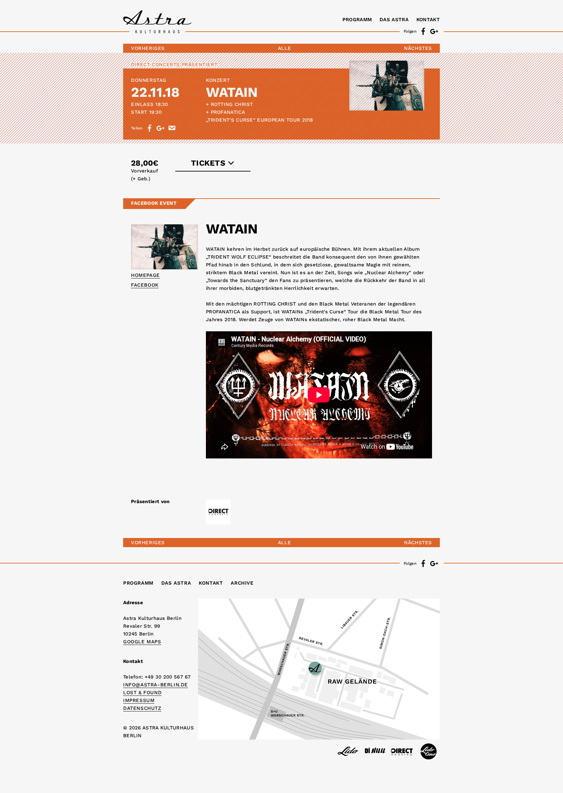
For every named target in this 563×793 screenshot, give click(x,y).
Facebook (145, 285)
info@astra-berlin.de (155, 685)
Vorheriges (148, 48)
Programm (357, 19)
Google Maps (142, 642)
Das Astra (394, 19)
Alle (284, 48)
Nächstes (418, 48)
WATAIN (231, 92)
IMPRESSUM (138, 700)
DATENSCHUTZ (142, 708)
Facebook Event (154, 203)
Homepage (145, 275)
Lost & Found (142, 693)
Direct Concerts (155, 64)
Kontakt (428, 19)
